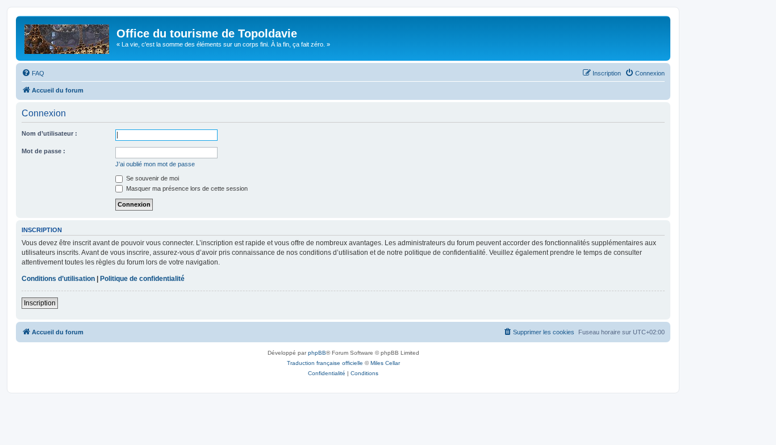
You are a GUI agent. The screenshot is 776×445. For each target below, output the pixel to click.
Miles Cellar (385, 363)
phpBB (317, 353)
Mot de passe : (43, 151)
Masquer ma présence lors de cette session (186, 188)
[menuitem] (33, 73)
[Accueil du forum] (67, 37)
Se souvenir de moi (151, 178)
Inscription (40, 303)
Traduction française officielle (325, 363)
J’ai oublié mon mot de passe (155, 164)
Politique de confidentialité (142, 279)
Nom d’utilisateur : (49, 133)
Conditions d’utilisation (58, 279)
